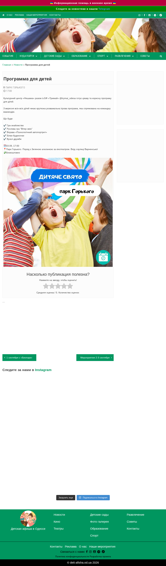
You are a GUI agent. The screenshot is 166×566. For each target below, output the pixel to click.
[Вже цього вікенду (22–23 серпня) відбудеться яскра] (22, 481)
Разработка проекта (100, 556)
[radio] (46, 286)
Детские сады (53, 56)
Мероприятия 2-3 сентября (95, 357)
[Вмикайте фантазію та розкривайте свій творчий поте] (144, 481)
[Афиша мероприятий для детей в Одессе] (3, 15)
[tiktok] (161, 15)
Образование (79, 56)
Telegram (104, 8)
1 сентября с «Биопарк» (19, 357)
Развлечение (135, 514)
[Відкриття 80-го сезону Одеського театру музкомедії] (144, 458)
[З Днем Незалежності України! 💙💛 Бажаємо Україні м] (103, 411)
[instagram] (90, 551)
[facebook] (87, 551)
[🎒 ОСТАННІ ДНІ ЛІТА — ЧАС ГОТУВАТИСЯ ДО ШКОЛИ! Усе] (144, 388)
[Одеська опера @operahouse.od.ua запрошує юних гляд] (103, 458)
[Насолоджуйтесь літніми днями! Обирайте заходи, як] (103, 481)
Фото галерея (99, 521)
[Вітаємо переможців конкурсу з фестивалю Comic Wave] (63, 388)
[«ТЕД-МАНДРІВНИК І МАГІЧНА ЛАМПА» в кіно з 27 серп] (103, 388)
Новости (18, 64)
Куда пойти (27, 56)
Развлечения (122, 56)
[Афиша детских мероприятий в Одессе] (28, 525)
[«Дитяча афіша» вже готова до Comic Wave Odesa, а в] (22, 458)
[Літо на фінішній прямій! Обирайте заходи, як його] (103, 435)
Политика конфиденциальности (72, 556)
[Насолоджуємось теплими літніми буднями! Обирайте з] (144, 411)
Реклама (19, 15)
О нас (9, 15)
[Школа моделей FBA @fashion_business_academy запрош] (144, 435)
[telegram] (155, 15)
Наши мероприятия (36, 15)
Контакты (55, 15)
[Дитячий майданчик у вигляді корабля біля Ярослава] (63, 481)
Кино (57, 521)
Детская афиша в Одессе (28, 528)
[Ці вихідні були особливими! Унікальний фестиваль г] (22, 411)
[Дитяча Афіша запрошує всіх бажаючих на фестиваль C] (63, 435)
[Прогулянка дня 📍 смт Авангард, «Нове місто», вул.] (63, 458)
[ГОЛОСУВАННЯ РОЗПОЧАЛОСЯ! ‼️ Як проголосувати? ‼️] (63, 411)
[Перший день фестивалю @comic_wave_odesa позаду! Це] (22, 435)
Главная (6, 64)
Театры (59, 528)
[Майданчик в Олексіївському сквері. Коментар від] (22, 388)
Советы (145, 56)
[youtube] (149, 15)
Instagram (43, 370)
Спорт (101, 56)
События (7, 56)
